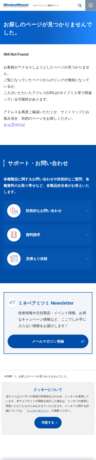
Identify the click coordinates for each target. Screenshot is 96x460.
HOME (8, 376)
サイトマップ (71, 112)
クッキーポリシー (38, 410)
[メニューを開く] (90, 5)
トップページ (14, 124)
